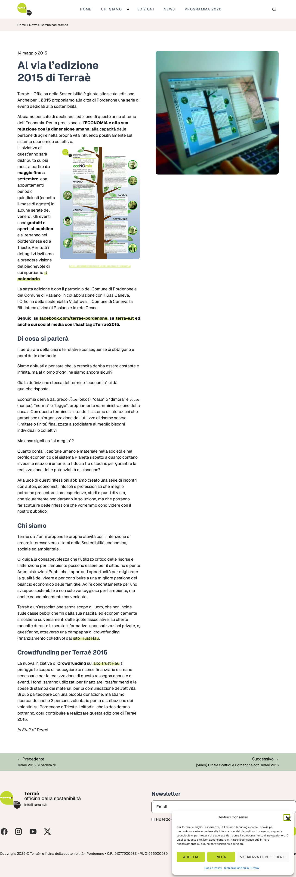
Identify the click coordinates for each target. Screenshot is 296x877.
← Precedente (30, 759)
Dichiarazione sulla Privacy (241, 868)
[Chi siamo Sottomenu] (128, 9)
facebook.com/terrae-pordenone (73, 318)
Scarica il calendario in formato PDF (100, 265)
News (169, 9)
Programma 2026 (203, 9)
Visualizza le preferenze (263, 857)
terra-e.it (125, 318)
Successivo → (265, 759)
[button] (286, 817)
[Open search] (274, 9)
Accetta (190, 857)
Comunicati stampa (54, 25)
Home (86, 9)
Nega (221, 857)
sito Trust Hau (86, 638)
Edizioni (145, 9)
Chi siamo (111, 9)
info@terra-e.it (35, 804)
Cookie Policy (213, 868)
